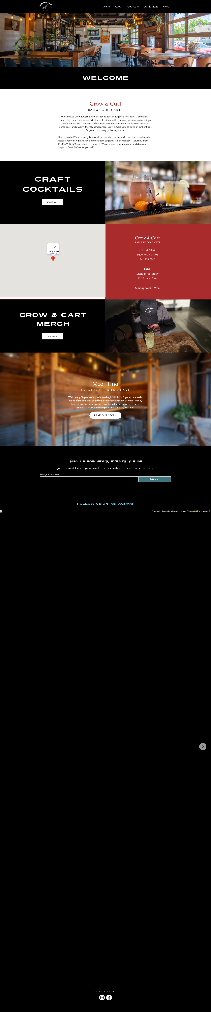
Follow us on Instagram (105, 504)
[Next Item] (202, 746)
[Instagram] (102, 997)
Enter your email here (49, 475)
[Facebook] (109, 997)
